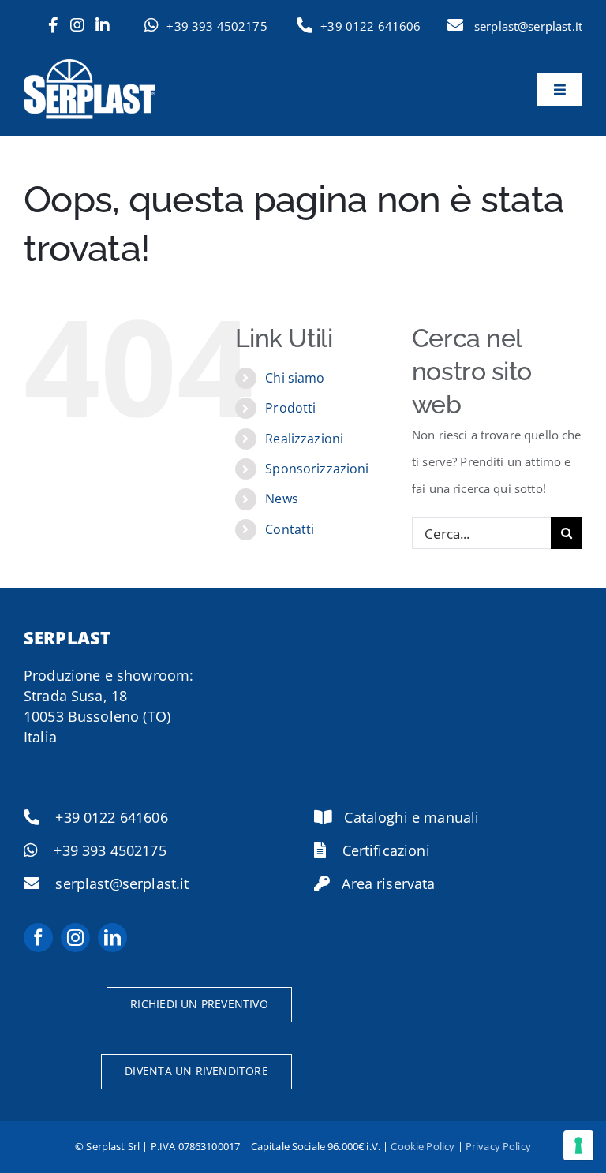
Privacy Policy (498, 1146)
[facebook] (38, 937)
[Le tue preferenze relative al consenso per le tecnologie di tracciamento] (578, 1145)
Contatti (289, 529)
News (281, 498)
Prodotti (290, 408)
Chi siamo (294, 378)
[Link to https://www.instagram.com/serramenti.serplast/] (77, 25)
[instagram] (75, 937)
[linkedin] (112, 937)
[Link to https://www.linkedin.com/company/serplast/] (102, 25)
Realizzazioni (304, 438)
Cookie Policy (422, 1146)
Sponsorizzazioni (316, 468)
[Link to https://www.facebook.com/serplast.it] (53, 25)
